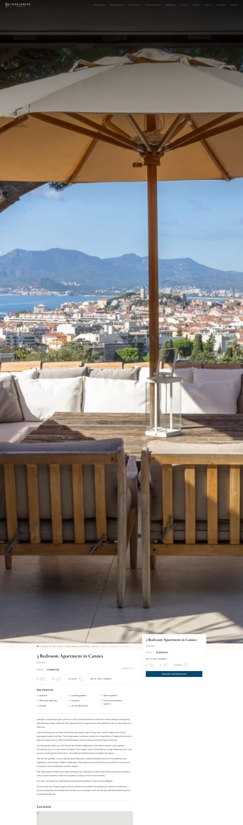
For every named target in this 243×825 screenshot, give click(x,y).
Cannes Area (84, 646)
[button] (174, 674)
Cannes (95, 646)
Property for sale (48, 646)
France (60, 646)
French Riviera (71, 646)
